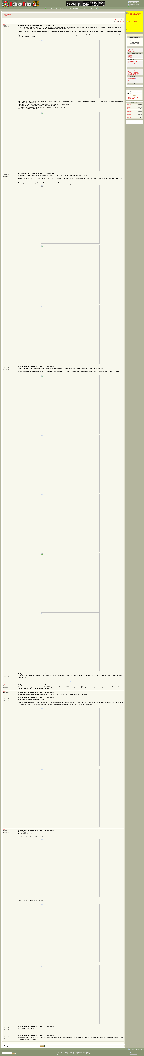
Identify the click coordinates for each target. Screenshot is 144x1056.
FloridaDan (129, 114)
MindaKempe (129, 111)
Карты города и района (133, 51)
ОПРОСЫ (86, 8)
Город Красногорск (132, 62)
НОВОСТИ (51, 8)
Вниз (123, 19)
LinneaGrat (129, 108)
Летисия (4, 673)
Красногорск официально (133, 70)
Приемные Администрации (134, 73)
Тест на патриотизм (132, 80)
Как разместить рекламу (134, 35)
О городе (6, 15)
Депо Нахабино (131, 65)
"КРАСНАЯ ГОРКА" (68, 1052)
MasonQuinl (129, 117)
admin (4, 24)
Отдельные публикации (133, 63)
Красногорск (131, 55)
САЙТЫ (94, 8)
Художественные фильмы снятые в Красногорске (13, 16)
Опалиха (130, 56)
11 (122, 21)
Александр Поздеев (66, 1054)
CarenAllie (129, 110)
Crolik (4, 684)
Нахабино (130, 57)
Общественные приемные (133, 72)
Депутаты (130, 50)
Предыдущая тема (111, 19)
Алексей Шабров (87, 1054)
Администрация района (133, 49)
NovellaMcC (129, 115)
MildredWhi (129, 107)
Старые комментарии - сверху (8, 19)
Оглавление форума (7, 14)
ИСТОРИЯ (60, 8)
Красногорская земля (132, 61)
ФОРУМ (69, 8)
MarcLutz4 (129, 104)
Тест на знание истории (133, 79)
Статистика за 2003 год (133, 74)
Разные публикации (132, 81)
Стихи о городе (132, 78)
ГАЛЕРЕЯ (77, 8)
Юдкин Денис (77, 1054)
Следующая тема (118, 19)
